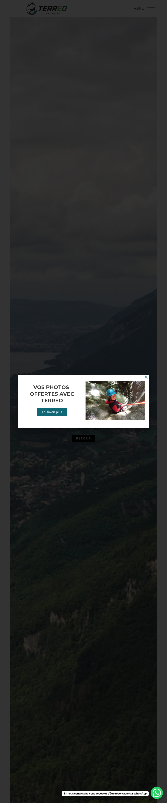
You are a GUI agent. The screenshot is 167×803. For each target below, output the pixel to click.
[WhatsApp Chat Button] (157, 793)
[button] (146, 377)
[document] (83, 401)
